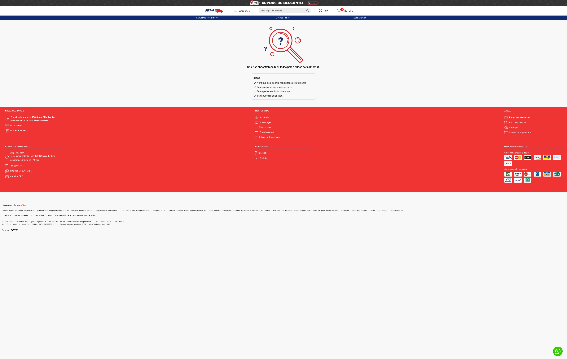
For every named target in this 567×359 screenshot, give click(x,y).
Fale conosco (265, 127)
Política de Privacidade (269, 137)
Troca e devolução (517, 122)
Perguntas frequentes (519, 117)
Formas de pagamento (520, 132)
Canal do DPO (16, 176)
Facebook (262, 153)
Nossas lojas (265, 122)
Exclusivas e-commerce (207, 18)
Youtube (264, 158)
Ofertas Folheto (283, 18)
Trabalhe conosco (268, 132)
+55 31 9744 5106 (23, 171)
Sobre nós (264, 117)
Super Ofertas (359, 18)
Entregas (513, 127)
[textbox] (285, 10)
